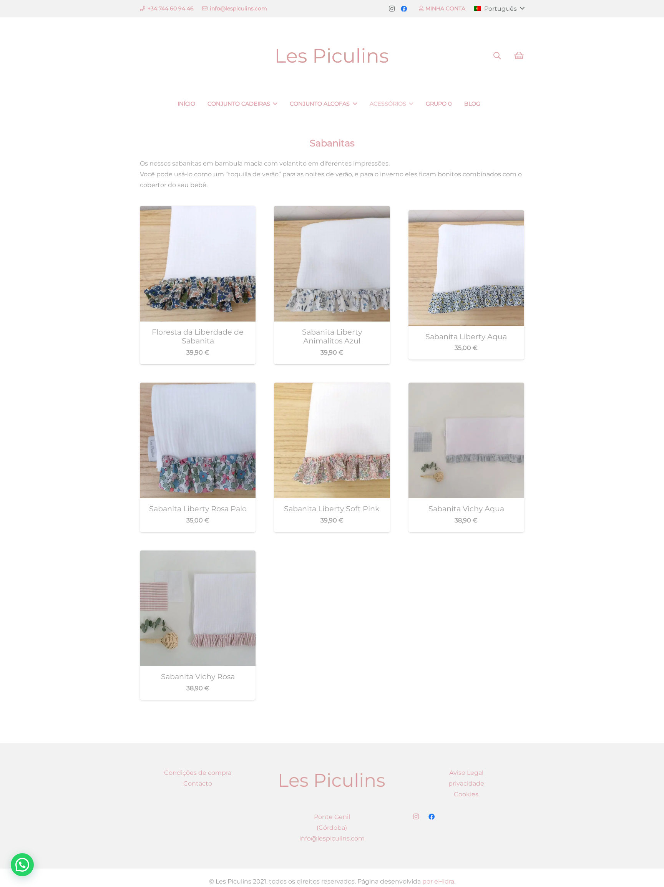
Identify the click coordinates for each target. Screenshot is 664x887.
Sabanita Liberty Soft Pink (332, 508)
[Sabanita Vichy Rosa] (198, 555)
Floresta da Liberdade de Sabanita (198, 336)
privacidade (466, 783)
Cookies (466, 794)
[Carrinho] (519, 55)
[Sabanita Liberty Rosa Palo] (198, 387)
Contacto (197, 783)
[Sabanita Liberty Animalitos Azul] (332, 211)
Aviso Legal (466, 772)
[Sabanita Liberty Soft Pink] (332, 387)
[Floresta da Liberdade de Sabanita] (198, 211)
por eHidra (438, 881)
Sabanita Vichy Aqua (466, 508)
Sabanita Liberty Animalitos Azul (332, 336)
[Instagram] (391, 9)
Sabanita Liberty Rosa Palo (198, 508)
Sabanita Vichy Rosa (198, 676)
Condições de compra (197, 772)
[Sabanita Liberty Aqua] (466, 215)
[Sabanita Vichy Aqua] (466, 387)
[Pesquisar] (497, 56)
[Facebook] (404, 9)
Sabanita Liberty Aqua (466, 336)
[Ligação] (332, 56)
